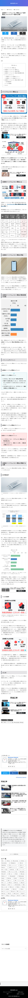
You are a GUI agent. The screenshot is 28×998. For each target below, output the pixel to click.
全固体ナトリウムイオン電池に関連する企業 (14, 80)
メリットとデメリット (9, 74)
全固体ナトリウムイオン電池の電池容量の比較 (14, 73)
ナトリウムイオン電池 (9, 722)
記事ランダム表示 (20, 993)
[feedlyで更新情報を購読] (12, 766)
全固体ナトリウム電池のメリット (13, 76)
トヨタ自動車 (8, 83)
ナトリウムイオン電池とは (10, 67)
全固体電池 (4, 720)
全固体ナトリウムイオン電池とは (12, 69)
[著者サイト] (9, 766)
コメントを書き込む (14, 854)
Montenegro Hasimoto (13, 757)
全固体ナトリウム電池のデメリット (13, 78)
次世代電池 (11, 720)
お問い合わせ (20, 992)
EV (3, 722)
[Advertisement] (14, 739)
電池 (22, 722)
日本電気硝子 (8, 81)
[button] (25, 948)
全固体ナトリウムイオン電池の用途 (12, 71)
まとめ (6, 85)
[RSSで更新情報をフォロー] (14, 766)
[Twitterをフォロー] (10, 766)
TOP (7, 993)
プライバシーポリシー (7, 992)
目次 (12, 65)
